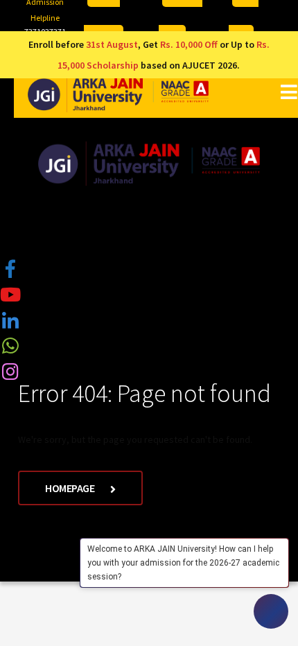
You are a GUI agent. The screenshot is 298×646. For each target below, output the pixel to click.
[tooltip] (10, 269)
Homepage (70, 488)
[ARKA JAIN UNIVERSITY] (118, 94)
